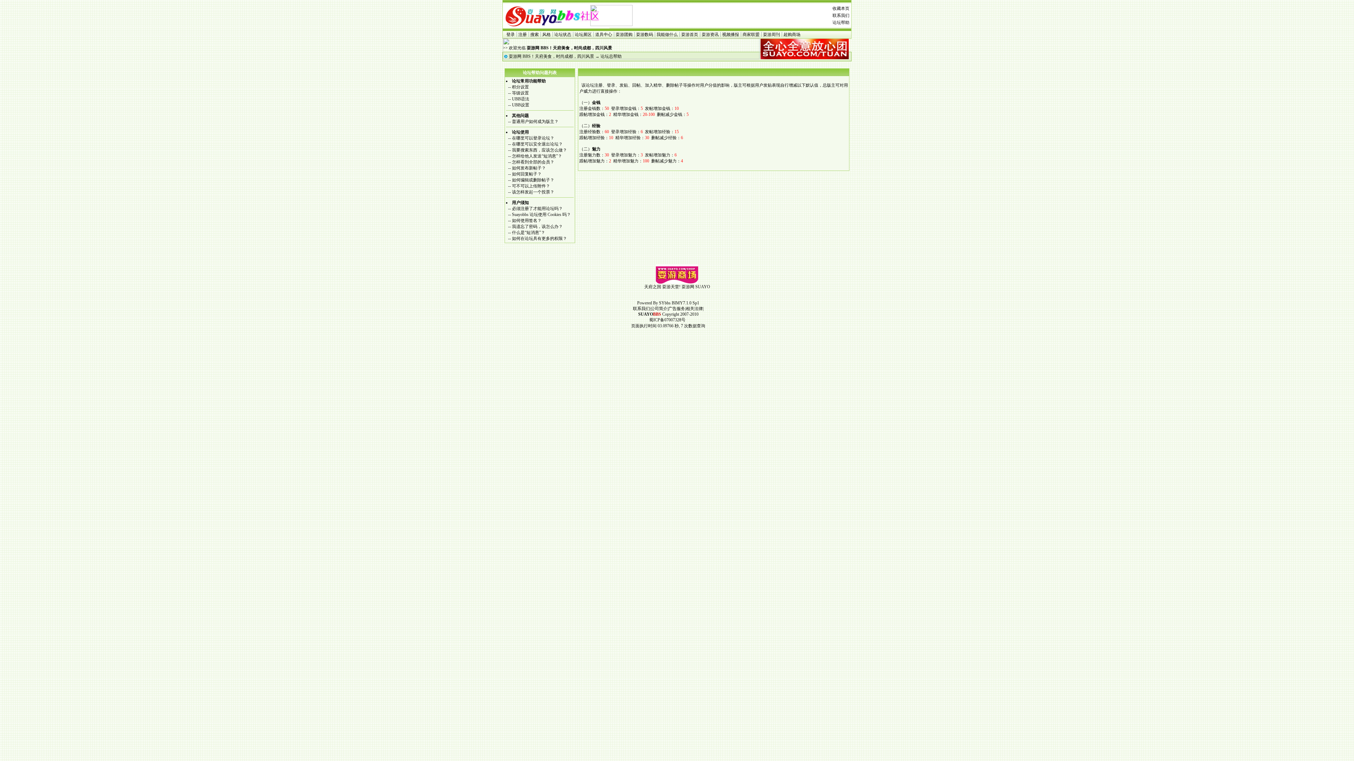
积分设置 (520, 87)
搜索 (534, 34)
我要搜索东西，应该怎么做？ (539, 150)
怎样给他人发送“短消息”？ (537, 156)
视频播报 (730, 34)
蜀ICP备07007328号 (667, 319)
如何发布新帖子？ (529, 168)
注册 (522, 34)
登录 (510, 34)
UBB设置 (520, 105)
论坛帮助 (840, 22)
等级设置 (520, 93)
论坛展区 (583, 34)
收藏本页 (840, 8)
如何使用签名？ (527, 220)
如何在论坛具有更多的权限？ (539, 238)
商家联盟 (751, 34)
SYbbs (665, 303)
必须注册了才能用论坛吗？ (537, 208)
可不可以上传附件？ (531, 186)
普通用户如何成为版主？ (535, 121)
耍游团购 (624, 34)
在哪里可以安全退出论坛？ (537, 144)
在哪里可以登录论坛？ (533, 138)
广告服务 (676, 308)
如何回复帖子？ (527, 174)
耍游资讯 (710, 34)
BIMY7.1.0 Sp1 (685, 303)
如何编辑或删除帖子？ (533, 180)
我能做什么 (667, 34)
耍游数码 (644, 34)
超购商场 (791, 34)
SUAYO (702, 286)
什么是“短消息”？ (528, 232)
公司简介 (659, 308)
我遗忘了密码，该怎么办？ (537, 226)
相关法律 (694, 308)
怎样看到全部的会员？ (533, 162)
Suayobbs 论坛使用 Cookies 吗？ (541, 214)
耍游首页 (689, 34)
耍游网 (688, 286)
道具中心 (603, 34)
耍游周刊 (771, 34)
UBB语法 (520, 99)
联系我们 (840, 15)
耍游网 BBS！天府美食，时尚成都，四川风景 (551, 56)
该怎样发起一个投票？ (533, 192)
